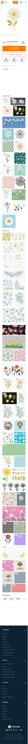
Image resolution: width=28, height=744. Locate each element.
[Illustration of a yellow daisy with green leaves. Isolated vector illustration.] (18, 670)
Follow (23, 43)
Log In (20, 2)
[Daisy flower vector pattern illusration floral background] (8, 177)
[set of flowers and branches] (9, 274)
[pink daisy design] (7, 119)
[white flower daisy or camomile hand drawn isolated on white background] (8, 165)
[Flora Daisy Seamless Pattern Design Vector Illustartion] (8, 249)
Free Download (14, 48)
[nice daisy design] (8, 527)
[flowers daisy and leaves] (8, 224)
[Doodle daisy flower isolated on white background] (7, 286)
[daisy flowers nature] (17, 261)
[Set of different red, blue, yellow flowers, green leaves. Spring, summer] (9, 685)
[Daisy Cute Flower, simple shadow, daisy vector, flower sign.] (8, 189)
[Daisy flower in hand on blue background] (6, 723)
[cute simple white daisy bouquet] (8, 153)
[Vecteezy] (2, 2)
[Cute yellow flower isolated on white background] (8, 657)
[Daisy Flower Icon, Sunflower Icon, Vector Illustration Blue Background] (9, 314)
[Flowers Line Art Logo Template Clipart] (13, 697)
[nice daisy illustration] (7, 541)
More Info (6, 69)
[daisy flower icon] (8, 200)
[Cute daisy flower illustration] (8, 597)
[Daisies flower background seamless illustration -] (13, 645)
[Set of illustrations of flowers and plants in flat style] (13, 511)
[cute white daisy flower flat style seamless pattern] (8, 212)
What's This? (12, 65)
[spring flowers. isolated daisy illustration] (9, 109)
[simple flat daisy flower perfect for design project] (7, 262)
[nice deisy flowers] (8, 130)
